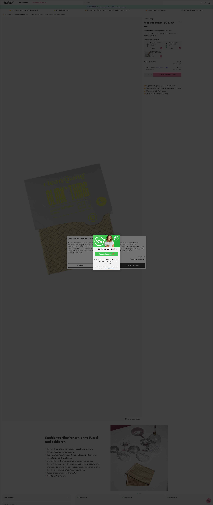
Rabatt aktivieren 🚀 (106, 254)
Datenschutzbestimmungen (110, 268)
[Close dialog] (119, 236)
